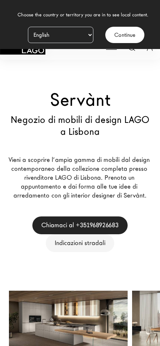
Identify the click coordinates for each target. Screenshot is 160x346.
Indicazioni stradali (80, 243)
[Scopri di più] (113, 334)
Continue (124, 35)
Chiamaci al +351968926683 (80, 225)
